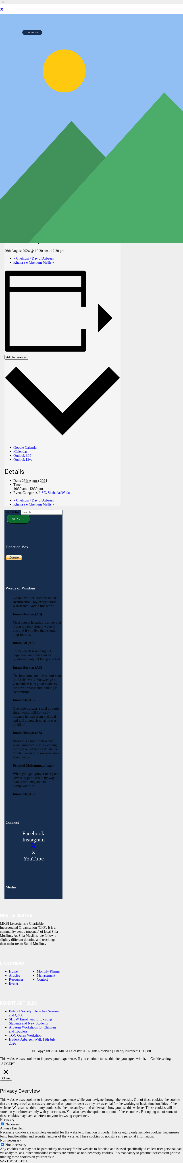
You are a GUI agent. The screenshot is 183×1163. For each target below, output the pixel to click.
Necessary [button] (7, 1120)
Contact (42, 979)
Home (13, 971)
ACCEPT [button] (8, 1064)
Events (14, 983)
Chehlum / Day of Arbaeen (33, 258)
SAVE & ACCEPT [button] (13, 1161)
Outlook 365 (22, 455)
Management (46, 975)
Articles (14, 975)
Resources (16, 979)
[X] (2, 9)
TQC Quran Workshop (25, 1035)
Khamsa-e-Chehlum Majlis (33, 262)
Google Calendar (25, 447)
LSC (42, 493)
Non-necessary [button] (10, 1140)
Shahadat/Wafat (59, 493)
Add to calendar (16, 357)
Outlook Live (22, 459)
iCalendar (20, 451)
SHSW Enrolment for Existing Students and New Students (30, 1021)
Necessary (12, 1124)
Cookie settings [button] (161, 1059)
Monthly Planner (48, 971)
